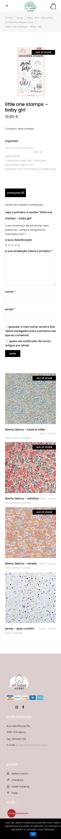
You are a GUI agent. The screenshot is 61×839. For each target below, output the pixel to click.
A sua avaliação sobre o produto (29, 251)
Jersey (8, 632)
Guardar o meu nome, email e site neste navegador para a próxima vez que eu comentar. (30, 331)
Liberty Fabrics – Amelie (21, 563)
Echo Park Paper (28, 169)
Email (10, 309)
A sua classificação (18, 240)
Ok (33, 834)
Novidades (11, 22)
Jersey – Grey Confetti (19, 629)
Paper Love (26, 22)
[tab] (15, 192)
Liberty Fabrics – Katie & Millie (25, 430)
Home (9, 17)
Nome (10, 292)
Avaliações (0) (15, 192)
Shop (20, 17)
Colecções (46, 17)
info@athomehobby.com (31, 745)
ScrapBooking (47, 169)
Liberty (8, 437)
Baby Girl (32, 17)
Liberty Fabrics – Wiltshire (22, 498)
